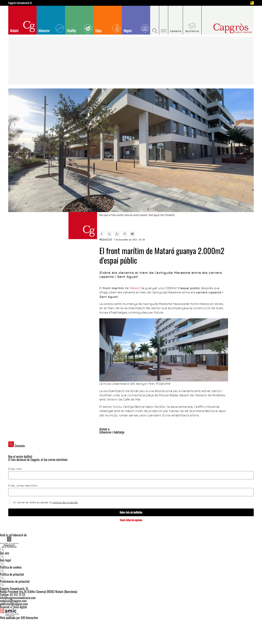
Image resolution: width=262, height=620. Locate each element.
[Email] (132, 234)
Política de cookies (11, 567)
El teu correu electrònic (23, 485)
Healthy (71, 30)
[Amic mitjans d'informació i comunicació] (131, 612)
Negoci (128, 30)
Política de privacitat (12, 574)
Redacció (105, 239)
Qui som (4, 553)
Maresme (44, 30)
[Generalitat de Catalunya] (131, 542)
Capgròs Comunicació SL (20, 3)
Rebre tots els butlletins (131, 512)
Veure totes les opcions (131, 520)
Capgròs (224, 28)
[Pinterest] (124, 234)
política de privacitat (65, 502)
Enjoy (98, 30)
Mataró (14, 30)
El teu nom (15, 468)
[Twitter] (109, 234)
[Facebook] (101, 234)
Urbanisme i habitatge (111, 432)
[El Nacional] (252, 3)
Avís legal (5, 560)
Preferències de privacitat (15, 581)
